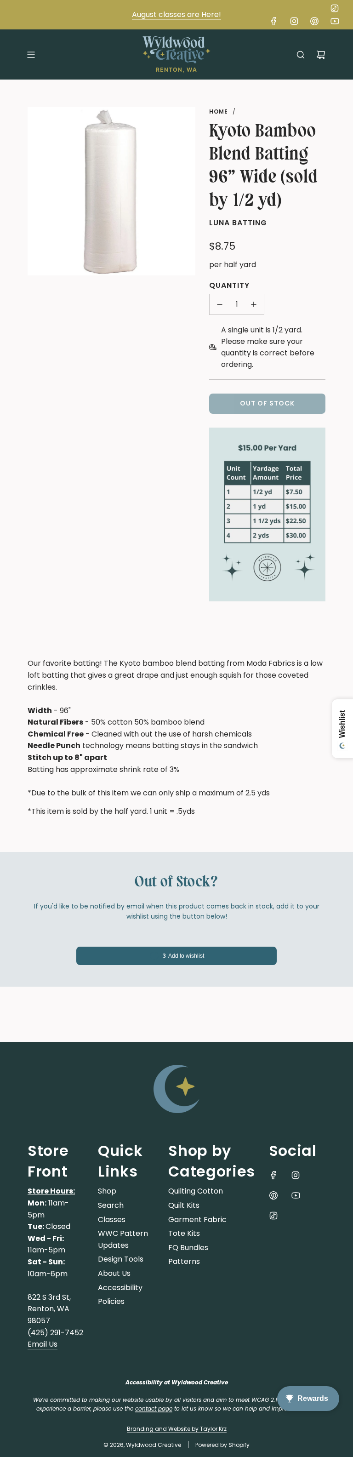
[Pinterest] (314, 21)
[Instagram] (294, 21)
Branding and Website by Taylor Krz (177, 1429)
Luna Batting (238, 222)
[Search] (300, 55)
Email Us (42, 1344)
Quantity (229, 285)
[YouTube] (335, 21)
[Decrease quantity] (220, 304)
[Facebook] (274, 21)
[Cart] (321, 55)
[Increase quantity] (254, 304)
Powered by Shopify (222, 1445)
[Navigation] (31, 55)
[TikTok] (335, 8)
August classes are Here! (176, 14)
